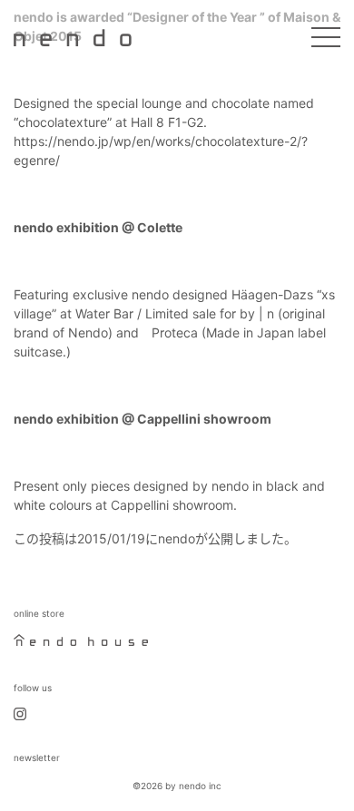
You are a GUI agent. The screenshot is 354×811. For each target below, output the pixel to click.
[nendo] (73, 36)
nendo (176, 538)
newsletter (37, 757)
